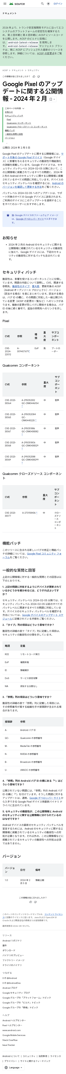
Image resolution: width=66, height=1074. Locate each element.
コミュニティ (29, 1056)
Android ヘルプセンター (14, 1020)
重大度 (35, 286)
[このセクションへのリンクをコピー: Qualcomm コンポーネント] (43, 366)
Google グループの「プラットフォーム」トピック (26, 997)
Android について (11, 1056)
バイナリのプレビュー (13, 955)
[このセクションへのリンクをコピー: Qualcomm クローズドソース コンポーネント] (9, 478)
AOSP (5, 70)
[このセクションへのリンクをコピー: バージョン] (24, 857)
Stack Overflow (9, 1040)
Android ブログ (9, 988)
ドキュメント (9, 13)
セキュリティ (33, 70)
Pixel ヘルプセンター (12, 1025)
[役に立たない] (38, 76)
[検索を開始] (42, 4)
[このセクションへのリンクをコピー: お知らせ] (20, 238)
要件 (4, 945)
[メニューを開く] (5, 3)
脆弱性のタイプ (20, 286)
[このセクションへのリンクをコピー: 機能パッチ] (24, 544)
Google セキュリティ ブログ (16, 992)
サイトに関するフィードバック (35, 1061)
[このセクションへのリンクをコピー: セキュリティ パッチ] (39, 273)
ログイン (58, 3)
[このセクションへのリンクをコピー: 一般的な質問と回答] (39, 571)
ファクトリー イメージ (13, 960)
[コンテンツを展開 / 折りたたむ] (23, 108)
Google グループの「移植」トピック (20, 1007)
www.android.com (11, 1030)
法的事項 (43, 1056)
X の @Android (9, 978)
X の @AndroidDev (11, 983)
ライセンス (55, 1056)
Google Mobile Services (13, 1035)
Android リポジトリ (12, 940)
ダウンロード (8, 950)
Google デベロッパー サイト (30, 219)
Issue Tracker (8, 1045)
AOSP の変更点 (45, 53)
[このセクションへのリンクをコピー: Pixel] (12, 321)
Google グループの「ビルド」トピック (21, 1002)
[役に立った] (34, 76)
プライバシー (10, 1061)
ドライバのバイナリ (12, 965)
